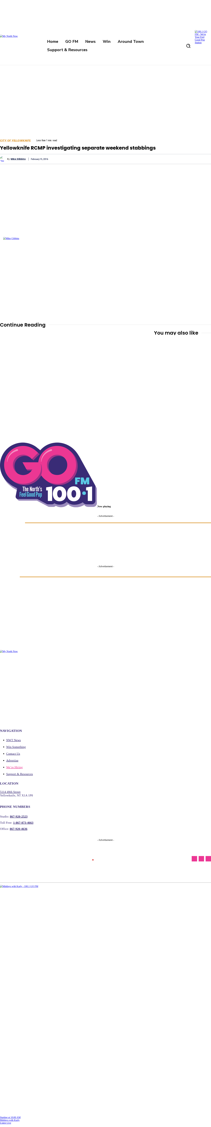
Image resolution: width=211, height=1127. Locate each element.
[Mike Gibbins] (3, 159)
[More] (205, 159)
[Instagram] (201, 858)
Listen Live (5, 1123)
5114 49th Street (10, 791)
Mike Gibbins (18, 159)
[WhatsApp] (172, 159)
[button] (188, 45)
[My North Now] (93, 859)
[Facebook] (139, 159)
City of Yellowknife (15, 140)
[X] (150, 159)
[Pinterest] (161, 159)
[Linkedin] (183, 159)
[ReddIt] (195, 159)
